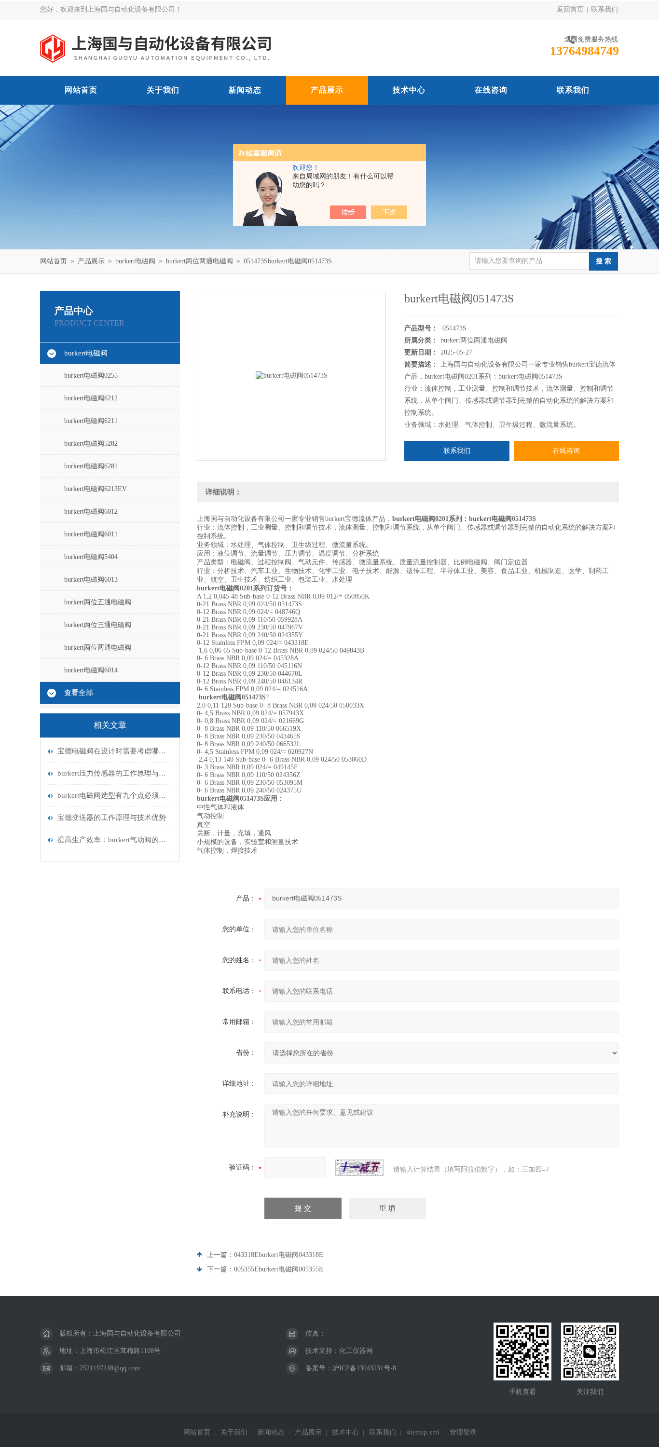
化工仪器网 (356, 1350)
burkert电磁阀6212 (91, 398)
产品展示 (327, 90)
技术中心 (409, 90)
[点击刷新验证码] (359, 1168)
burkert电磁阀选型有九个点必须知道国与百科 (114, 795)
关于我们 (163, 90)
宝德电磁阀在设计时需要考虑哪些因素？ (114, 751)
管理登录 (463, 1432)
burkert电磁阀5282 (91, 443)
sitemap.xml (422, 1432)
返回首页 (570, 9)
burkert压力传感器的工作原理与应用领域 (114, 773)
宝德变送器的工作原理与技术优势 (111, 817)
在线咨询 (491, 90)
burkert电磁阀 (135, 261)
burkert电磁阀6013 (91, 579)
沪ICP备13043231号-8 (364, 1368)
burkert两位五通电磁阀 (97, 602)
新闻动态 (245, 90)
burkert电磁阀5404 (91, 556)
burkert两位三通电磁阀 (97, 624)
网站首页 (81, 90)
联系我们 (604, 9)
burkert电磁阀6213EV (95, 488)
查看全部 (78, 692)
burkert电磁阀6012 (91, 511)
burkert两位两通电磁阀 (199, 261)
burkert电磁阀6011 (91, 534)
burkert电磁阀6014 (91, 670)
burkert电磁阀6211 (91, 420)
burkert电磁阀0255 (91, 375)
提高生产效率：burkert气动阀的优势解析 (114, 840)
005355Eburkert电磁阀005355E (278, 1269)
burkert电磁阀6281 (91, 466)
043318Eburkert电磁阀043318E (278, 1254)
